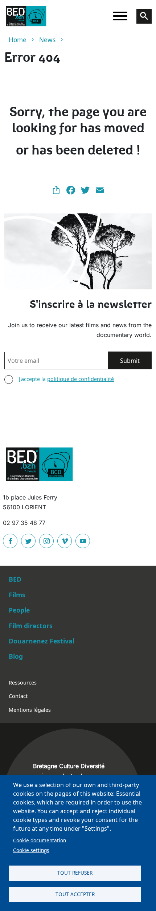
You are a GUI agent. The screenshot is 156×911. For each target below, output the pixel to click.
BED (15, 579)
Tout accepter (75, 894)
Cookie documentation (39, 840)
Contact (18, 696)
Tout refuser (75, 872)
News (47, 40)
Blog (16, 656)
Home (17, 40)
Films (17, 594)
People (19, 610)
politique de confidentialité (80, 379)
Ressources (23, 682)
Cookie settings (31, 850)
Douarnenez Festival (41, 641)
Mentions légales (30, 709)
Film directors (31, 625)
